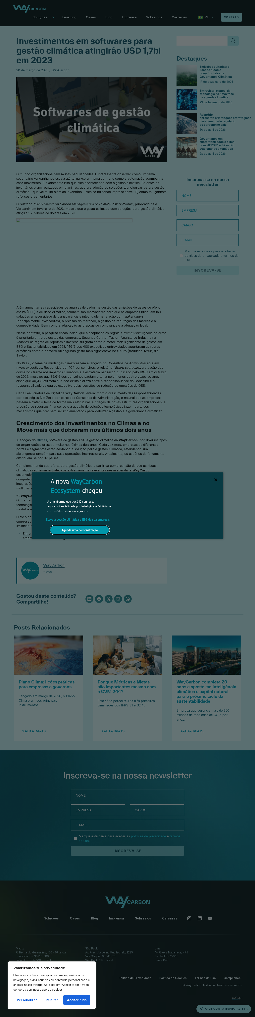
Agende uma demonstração (80, 530)
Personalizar (27, 1000)
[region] (52, 985)
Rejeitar (52, 1000)
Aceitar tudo (77, 1000)
